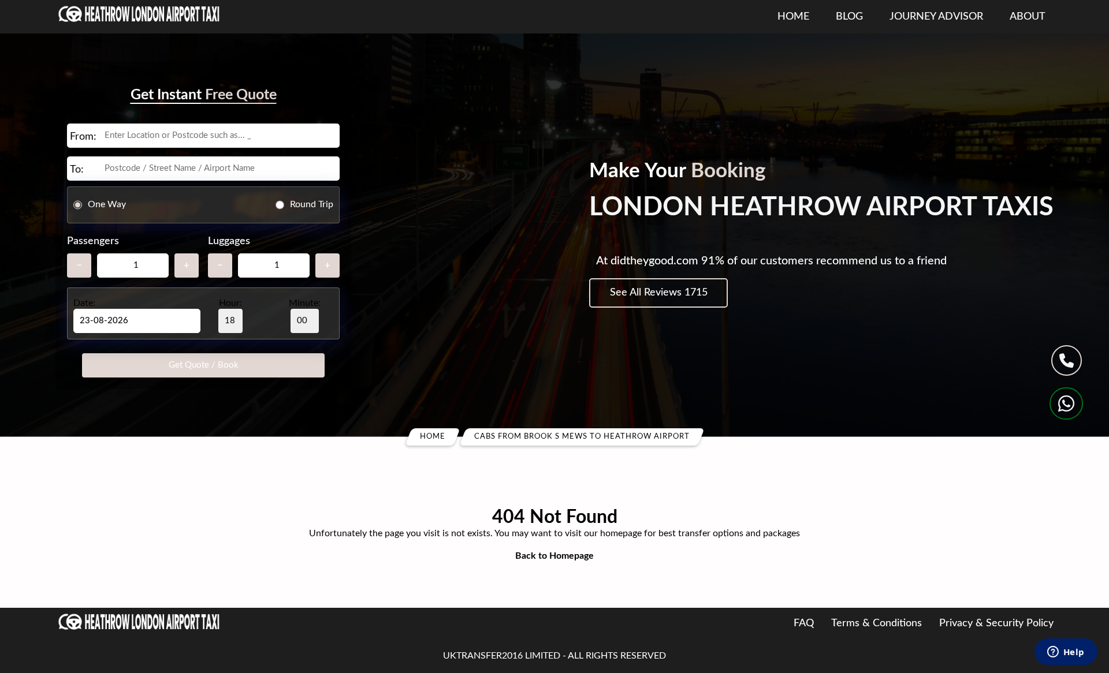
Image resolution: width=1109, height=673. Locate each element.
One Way (107, 204)
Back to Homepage (554, 555)
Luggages (229, 241)
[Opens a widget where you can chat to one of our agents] (1065, 652)
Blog (849, 17)
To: (77, 169)
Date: (84, 303)
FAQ (804, 623)
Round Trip (311, 204)
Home (793, 17)
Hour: (230, 303)
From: (83, 137)
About (1027, 17)
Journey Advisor (936, 17)
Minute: (305, 303)
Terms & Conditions (876, 623)
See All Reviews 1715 (659, 292)
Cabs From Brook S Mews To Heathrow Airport (582, 436)
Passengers (93, 241)
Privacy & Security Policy (996, 623)
